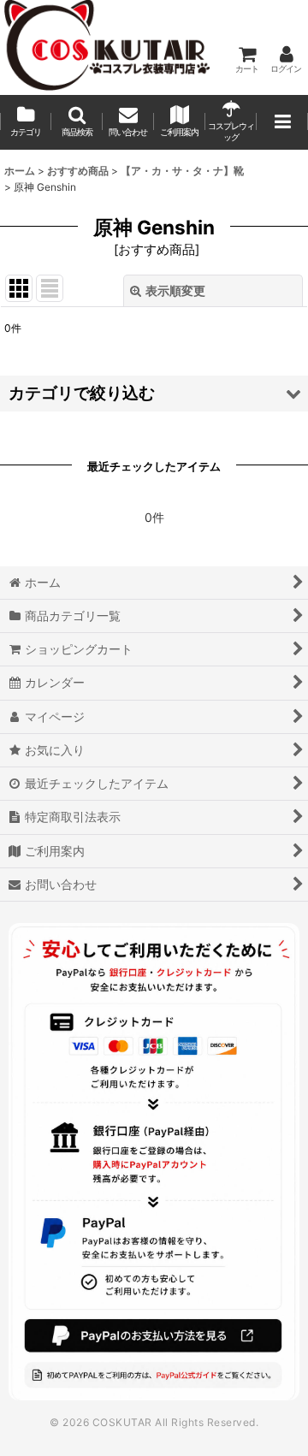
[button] (77, 122)
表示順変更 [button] (175, 290)
